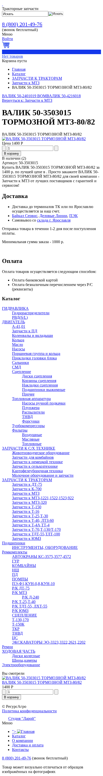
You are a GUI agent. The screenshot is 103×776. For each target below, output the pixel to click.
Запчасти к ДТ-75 (27, 484)
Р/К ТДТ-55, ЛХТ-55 (29, 606)
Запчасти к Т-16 (25, 511)
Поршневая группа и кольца (36, 353)
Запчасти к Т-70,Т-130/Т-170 (36, 529)
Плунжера (31, 408)
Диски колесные (26, 656)
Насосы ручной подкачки (44, 403)
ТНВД (27, 417)
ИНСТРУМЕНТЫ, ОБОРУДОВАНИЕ (45, 547)
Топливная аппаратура (31, 399)
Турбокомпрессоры (28, 426)
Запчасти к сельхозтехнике (35, 466)
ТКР (16, 629)
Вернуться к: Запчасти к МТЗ (27, 100)
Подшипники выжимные (43, 389)
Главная (19, 69)
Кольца (18, 340)
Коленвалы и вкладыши (32, 335)
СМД (16, 367)
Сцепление (21, 371)
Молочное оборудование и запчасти (43, 475)
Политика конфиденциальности (29, 711)
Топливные (32, 444)
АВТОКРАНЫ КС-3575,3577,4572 (41, 556)
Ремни (7, 647)
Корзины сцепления (39, 380)
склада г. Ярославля (53, 220)
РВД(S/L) (20, 317)
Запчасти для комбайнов (33, 457)
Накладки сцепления (40, 385)
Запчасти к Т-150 (26, 507)
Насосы (18, 349)
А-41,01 (18, 326)
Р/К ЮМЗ (20, 611)
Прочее (28, 394)
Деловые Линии (53, 216)
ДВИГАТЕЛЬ (13, 322)
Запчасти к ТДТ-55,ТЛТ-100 (36, 534)
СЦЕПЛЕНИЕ (24, 615)
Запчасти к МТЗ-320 (29, 502)
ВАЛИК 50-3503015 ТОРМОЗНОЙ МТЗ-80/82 (42, 682)
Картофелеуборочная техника (37, 471)
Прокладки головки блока (34, 358)
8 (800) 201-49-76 (22, 24)
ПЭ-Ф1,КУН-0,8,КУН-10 (33, 583)
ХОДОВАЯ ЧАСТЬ (18, 651)
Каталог (19, 74)
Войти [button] (7, 39)
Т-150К (18, 624)
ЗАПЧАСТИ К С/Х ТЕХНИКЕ (28, 448)
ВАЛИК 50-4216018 (63, 96)
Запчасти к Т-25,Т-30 (30, 516)
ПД (15, 574)
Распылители (33, 412)
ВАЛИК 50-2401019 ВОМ (24, 96)
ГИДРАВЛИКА (15, 308)
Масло (17, 344)
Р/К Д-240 (30, 597)
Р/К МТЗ (19, 593)
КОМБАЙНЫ (24, 565)
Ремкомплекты (14, 552)
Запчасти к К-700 (27, 489)
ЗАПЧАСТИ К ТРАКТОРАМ (37, 78)
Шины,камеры (24, 660)
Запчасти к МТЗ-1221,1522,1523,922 (43, 498)
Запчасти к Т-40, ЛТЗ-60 (33, 520)
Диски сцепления (37, 376)
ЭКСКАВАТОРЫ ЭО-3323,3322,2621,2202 (49, 642)
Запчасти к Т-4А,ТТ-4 (31, 525)
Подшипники (13, 543)
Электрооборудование (21, 665)
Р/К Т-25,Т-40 (24, 602)
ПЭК (73, 216)
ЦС (15, 638)
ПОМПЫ (20, 579)
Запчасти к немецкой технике (37, 462)
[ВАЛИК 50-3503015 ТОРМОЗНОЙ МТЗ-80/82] (44, 139)
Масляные (31, 439)
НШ (15, 570)
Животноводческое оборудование (41, 453)
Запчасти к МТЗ (26, 83)
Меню (7, 34)
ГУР (15, 561)
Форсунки (31, 421)
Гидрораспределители (31, 313)
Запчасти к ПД (24, 331)
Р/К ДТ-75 (21, 588)
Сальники (20, 362)
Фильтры (20, 430)
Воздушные (32, 435)
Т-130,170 (20, 620)
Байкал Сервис (25, 216)
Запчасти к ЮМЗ (26, 538)
